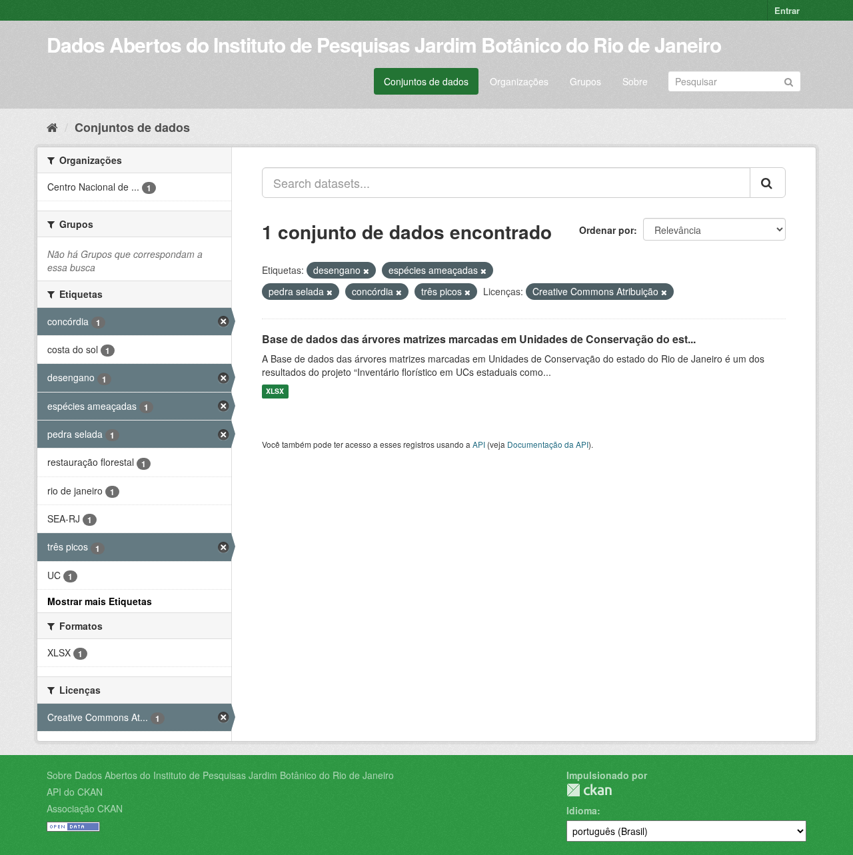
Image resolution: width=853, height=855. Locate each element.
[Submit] (788, 80)
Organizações (519, 81)
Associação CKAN (85, 808)
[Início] (52, 126)
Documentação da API (547, 444)
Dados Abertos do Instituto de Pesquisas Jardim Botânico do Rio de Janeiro (384, 44)
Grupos (585, 81)
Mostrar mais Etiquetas (99, 601)
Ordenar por (606, 230)
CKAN (589, 790)
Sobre (635, 81)
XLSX (275, 392)
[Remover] (366, 270)
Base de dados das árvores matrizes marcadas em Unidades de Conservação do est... (479, 339)
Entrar (787, 10)
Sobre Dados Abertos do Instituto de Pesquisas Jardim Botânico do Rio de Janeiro (220, 775)
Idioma (581, 810)
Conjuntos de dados (426, 81)
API (478, 444)
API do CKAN (75, 791)
